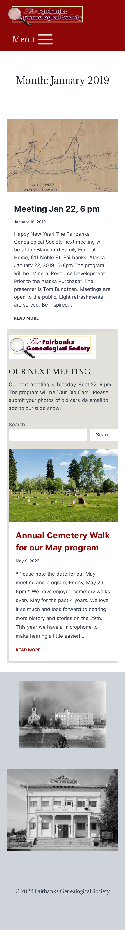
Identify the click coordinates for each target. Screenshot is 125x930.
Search (17, 424)
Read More (29, 318)
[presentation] (62, 156)
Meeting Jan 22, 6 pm (57, 209)
